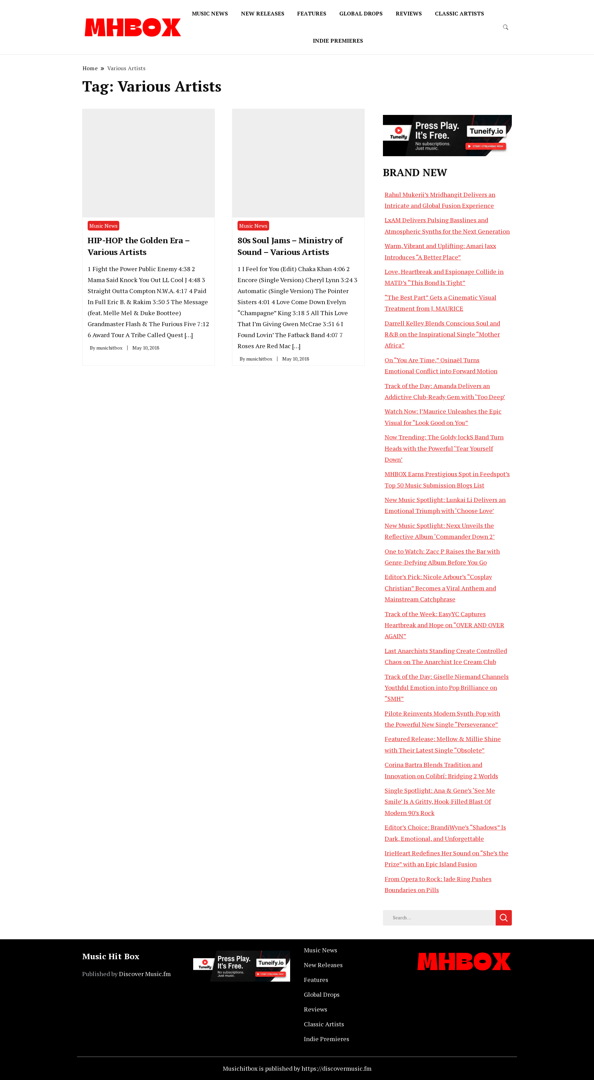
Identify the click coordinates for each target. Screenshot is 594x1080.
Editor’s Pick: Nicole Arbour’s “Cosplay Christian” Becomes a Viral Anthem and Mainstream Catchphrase (440, 588)
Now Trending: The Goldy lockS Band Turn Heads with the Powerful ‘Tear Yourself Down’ (444, 448)
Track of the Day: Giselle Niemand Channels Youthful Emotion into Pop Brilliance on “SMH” (447, 687)
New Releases (262, 13)
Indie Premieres (338, 40)
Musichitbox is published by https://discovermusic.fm (297, 1068)
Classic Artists (459, 13)
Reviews (409, 13)
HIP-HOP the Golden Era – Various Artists (138, 246)
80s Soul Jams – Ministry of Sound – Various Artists (290, 246)
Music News (210, 13)
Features (311, 13)
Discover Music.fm (145, 974)
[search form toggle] (505, 27)
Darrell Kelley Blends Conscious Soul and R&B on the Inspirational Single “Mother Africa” (442, 334)
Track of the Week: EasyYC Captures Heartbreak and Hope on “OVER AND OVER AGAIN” (444, 625)
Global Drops (361, 13)
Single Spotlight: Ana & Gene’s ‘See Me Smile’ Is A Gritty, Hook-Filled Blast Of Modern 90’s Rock (440, 801)
